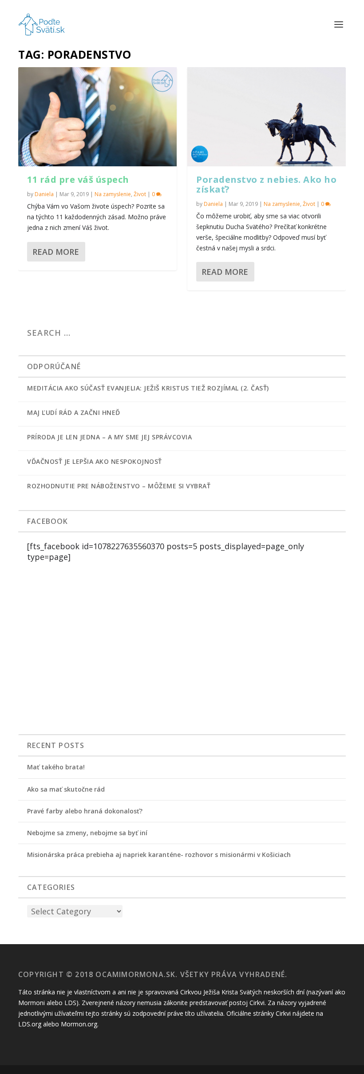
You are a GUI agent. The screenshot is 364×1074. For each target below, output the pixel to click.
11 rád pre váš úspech (78, 179)
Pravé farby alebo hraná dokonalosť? (84, 811)
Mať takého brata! (56, 767)
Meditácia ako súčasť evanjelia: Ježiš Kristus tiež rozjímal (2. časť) (148, 388)
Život (140, 194)
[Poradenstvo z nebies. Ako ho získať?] (266, 116)
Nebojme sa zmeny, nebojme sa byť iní (87, 833)
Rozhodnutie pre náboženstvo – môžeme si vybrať (118, 486)
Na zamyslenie (113, 194)
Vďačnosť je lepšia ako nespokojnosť (94, 461)
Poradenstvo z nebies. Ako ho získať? (266, 184)
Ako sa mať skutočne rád (66, 789)
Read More (55, 251)
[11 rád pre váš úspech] (97, 116)
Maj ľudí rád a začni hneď (73, 412)
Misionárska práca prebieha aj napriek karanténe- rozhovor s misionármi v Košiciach (159, 854)
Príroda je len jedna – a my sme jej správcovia (109, 437)
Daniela (44, 194)
